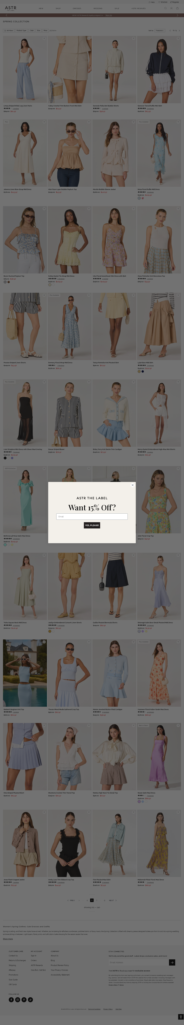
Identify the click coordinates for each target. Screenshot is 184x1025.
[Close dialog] (132, 485)
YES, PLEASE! (92, 525)
